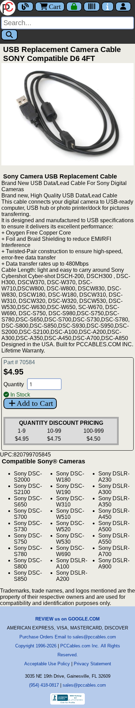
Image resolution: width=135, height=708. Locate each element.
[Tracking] (91, 6)
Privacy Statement (92, 663)
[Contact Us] (107, 6)
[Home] (8, 7)
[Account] (123, 6)
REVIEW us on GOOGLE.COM (67, 619)
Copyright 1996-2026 (35, 645)
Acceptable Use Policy (47, 663)
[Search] (9, 34)
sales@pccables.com (84, 685)
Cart (55, 6)
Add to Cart (35, 403)
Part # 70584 (19, 362)
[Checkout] (74, 6)
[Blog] (25, 6)
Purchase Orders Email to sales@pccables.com (67, 636)
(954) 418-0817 (44, 685)
